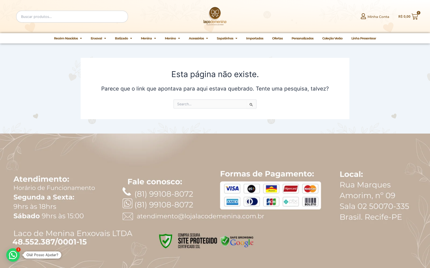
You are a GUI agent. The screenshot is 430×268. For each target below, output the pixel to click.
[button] (13, 255)
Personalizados (302, 38)
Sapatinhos (225, 38)
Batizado (121, 38)
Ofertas (277, 38)
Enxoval (96, 38)
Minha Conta (378, 17)
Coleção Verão (332, 38)
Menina (146, 38)
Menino (170, 38)
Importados (254, 38)
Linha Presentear (363, 38)
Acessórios (196, 38)
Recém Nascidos (66, 38)
